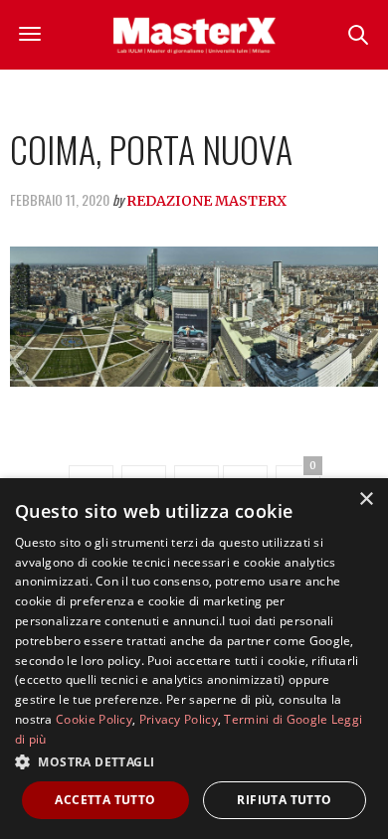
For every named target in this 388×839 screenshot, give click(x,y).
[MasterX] (194, 35)
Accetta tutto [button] (105, 799)
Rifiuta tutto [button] (284, 799)
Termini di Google (275, 719)
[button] (194, 761)
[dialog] (194, 658)
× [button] (365, 499)
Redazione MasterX (206, 201)
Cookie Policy (94, 719)
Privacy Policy (178, 719)
